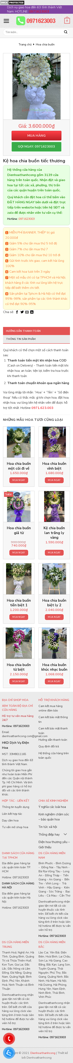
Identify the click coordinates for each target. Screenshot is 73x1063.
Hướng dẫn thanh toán (23, 331)
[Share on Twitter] (22, 312)
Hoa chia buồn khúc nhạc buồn (54, 667)
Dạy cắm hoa (10, 820)
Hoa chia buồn (45, 44)
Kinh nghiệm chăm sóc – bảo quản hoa (54, 817)
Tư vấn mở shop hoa (15, 827)
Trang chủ (25, 44)
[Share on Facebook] (17, 312)
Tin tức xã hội (48, 827)
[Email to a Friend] (27, 312)
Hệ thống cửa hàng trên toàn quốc (54, 755)
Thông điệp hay (49, 834)
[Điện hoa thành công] (36, 20)
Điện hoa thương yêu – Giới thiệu (54, 844)
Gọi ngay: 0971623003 (36, 146)
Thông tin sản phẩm (21, 339)
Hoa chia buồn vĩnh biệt (54, 466)
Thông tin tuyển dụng (15, 807)
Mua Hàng (36, 135)
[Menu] (6, 21)
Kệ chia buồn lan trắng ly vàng (54, 533)
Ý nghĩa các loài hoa (52, 807)
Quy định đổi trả (49, 746)
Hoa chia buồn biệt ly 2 (54, 602)
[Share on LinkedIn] (31, 312)
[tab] (36, 331)
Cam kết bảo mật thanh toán (53, 731)
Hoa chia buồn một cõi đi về (19, 466)
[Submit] (65, 32)
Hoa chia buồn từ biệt (19, 667)
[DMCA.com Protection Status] (12, 2)
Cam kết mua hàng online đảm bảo (50, 708)
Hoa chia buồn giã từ (19, 530)
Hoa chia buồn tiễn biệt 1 (19, 602)
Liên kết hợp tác (12, 814)
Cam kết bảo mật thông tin (53, 719)
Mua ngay (18, 480)
